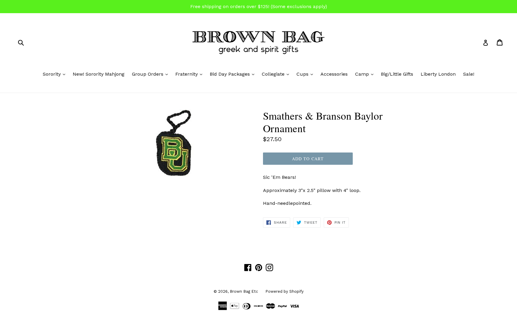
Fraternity (190, 74)
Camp (365, 74)
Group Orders (151, 74)
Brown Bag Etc (244, 291)
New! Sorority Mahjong (98, 74)
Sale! (468, 74)
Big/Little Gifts (397, 74)
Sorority (55, 74)
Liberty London (438, 74)
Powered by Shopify (284, 291)
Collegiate (277, 74)
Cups (306, 74)
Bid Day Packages (233, 74)
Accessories (334, 74)
